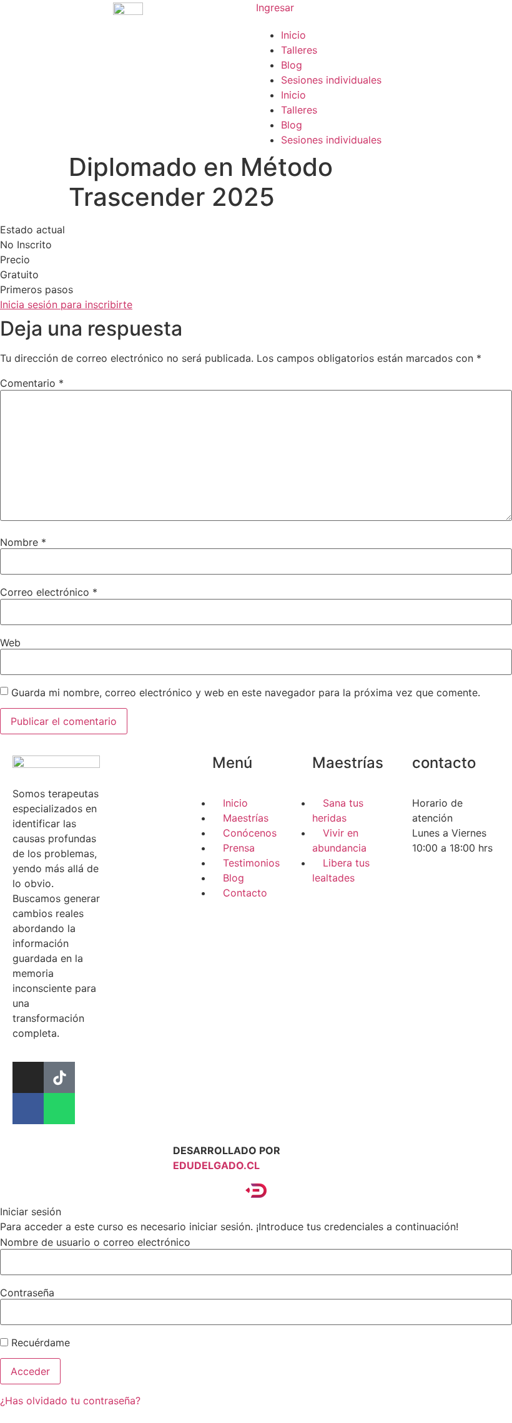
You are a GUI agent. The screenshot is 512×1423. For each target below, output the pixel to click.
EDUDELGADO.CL (216, 1165)
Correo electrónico (48, 592)
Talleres (299, 50)
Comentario (32, 383)
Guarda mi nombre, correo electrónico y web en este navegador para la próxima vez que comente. (245, 692)
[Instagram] (28, 1077)
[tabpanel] (256, 267)
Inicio (293, 35)
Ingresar (275, 7)
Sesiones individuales (331, 80)
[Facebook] (28, 1108)
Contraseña (27, 1293)
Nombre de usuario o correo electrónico (95, 1242)
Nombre (23, 542)
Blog (291, 65)
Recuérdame (39, 1343)
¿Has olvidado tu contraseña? (70, 1400)
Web (10, 643)
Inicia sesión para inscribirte (66, 304)
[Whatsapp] (59, 1108)
